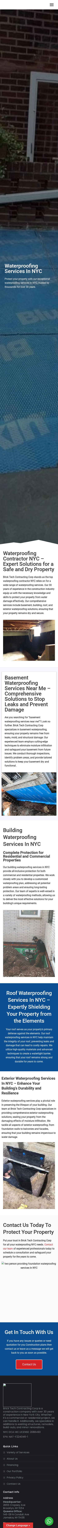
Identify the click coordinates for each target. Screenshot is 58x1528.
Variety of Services (18, 1452)
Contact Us (13, 1483)
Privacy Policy (15, 1477)
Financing (12, 1465)
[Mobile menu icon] (51, 5)
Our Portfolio (14, 1471)
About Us (12, 1458)
